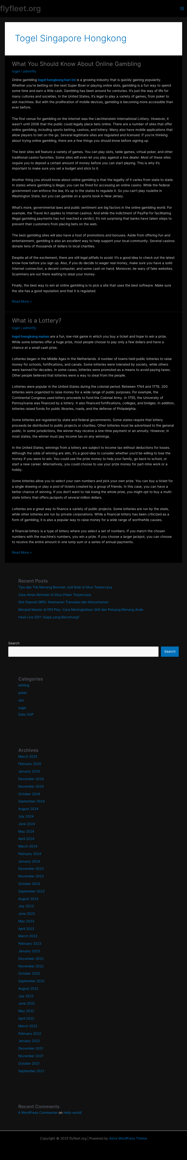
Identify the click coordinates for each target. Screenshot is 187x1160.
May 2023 (26, 921)
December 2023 (31, 869)
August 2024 (28, 809)
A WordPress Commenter (38, 1113)
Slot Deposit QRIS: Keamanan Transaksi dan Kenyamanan (63, 602)
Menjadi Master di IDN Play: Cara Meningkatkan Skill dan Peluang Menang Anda (80, 609)
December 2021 (30, 1048)
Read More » (22, 301)
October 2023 (29, 884)
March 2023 (27, 936)
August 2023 (28, 899)
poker (22, 693)
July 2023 (26, 906)
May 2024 (26, 831)
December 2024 (31, 779)
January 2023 (29, 951)
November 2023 (31, 876)
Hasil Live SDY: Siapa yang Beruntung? (48, 617)
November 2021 (30, 1056)
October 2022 (29, 973)
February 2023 (29, 943)
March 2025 (27, 756)
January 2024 (29, 861)
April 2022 (26, 1018)
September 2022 (31, 981)
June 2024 (26, 824)
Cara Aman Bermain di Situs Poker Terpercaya (54, 595)
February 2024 (29, 854)
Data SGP (26, 714)
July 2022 (26, 996)
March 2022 (27, 1026)
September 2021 (31, 1071)
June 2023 (26, 914)
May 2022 (26, 1011)
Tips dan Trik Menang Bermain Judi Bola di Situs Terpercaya (65, 587)
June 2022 (26, 1003)
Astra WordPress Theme (128, 1138)
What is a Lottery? (36, 320)
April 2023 (26, 929)
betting (23, 685)
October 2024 (29, 794)
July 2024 (26, 816)
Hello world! (73, 1113)
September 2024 (31, 801)
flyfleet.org (20, 8)
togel (16, 71)
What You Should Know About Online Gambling (76, 63)
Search (13, 643)
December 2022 (31, 959)
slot (21, 700)
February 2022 (29, 1033)
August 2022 (28, 988)
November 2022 (31, 966)
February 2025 (29, 764)
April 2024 (26, 839)
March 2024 (27, 846)
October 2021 (28, 1063)
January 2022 (29, 1041)
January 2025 (29, 771)
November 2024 (31, 786)
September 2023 (31, 891)
